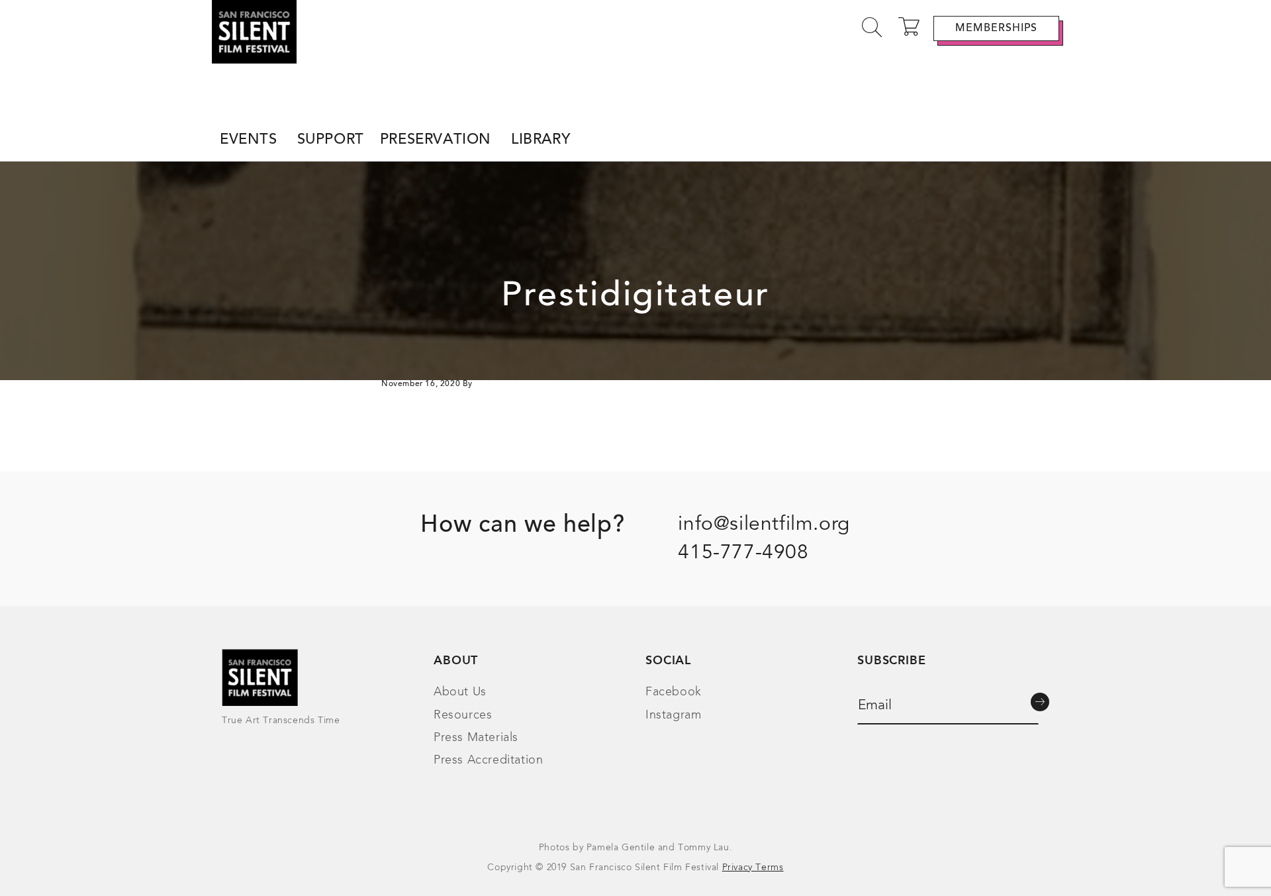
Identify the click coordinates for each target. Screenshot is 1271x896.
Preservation (435, 140)
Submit (1040, 702)
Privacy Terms (753, 867)
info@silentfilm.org (763, 524)
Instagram (673, 715)
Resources (463, 715)
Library (540, 140)
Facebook (673, 692)
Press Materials (476, 738)
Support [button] (330, 140)
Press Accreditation (488, 760)
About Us (460, 692)
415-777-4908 (743, 553)
